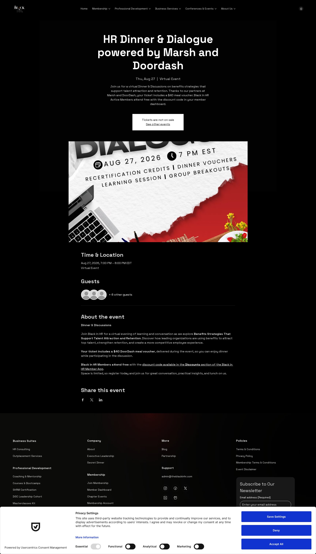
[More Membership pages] (109, 9)
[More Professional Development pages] (150, 9)
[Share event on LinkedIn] (100, 399)
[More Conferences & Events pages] (216, 9)
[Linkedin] (165, 497)
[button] (301, 8)
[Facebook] (175, 488)
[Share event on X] (91, 399)
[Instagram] (165, 488)
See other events (158, 124)
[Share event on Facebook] (82, 399)
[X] (185, 488)
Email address (255, 497)
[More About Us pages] (235, 9)
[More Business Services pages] (180, 9)
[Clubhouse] (175, 497)
